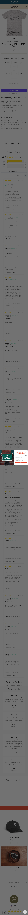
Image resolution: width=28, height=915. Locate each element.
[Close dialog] (27, 450)
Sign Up (21, 462)
